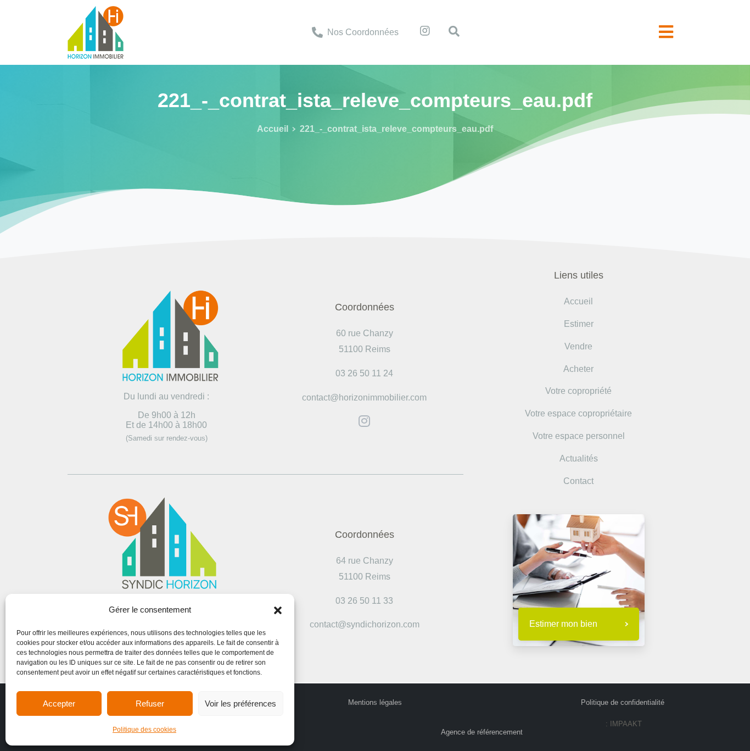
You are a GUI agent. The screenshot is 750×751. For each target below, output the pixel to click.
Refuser (150, 703)
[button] (277, 609)
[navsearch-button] (449, 32)
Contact (578, 481)
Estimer (579, 324)
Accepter (59, 703)
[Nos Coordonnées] (317, 32)
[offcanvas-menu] (666, 32)
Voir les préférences (240, 703)
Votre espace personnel (579, 436)
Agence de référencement (482, 732)
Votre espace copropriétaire (578, 413)
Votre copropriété (578, 391)
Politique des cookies (144, 729)
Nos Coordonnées (363, 32)
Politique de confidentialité (622, 702)
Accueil (272, 128)
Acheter (578, 369)
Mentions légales (375, 702)
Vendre (578, 346)
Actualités (578, 458)
